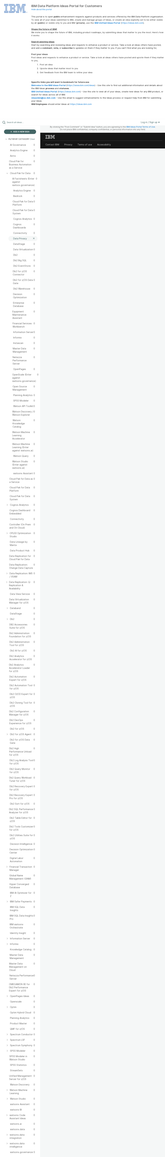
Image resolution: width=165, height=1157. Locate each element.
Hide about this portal (41, 9)
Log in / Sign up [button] (149, 122)
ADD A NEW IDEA (21, 131)
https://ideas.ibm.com (132, 23)
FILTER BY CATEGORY (18, 139)
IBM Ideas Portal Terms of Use (140, 127)
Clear (32, 139)
